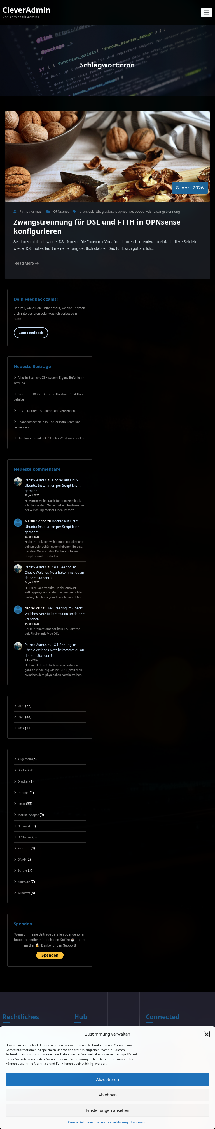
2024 (21, 728)
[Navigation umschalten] (207, 12)
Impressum (139, 1122)
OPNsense (61, 211)
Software (24, 882)
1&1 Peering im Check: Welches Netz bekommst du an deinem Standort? (54, 572)
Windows (24, 893)
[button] (206, 1034)
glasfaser (109, 211)
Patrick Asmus (36, 480)
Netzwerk (24, 826)
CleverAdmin (27, 9)
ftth (97, 211)
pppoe (139, 211)
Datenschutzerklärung (111, 1122)
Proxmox (24, 848)
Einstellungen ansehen (107, 1110)
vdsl (149, 211)
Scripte (22, 870)
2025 (21, 717)
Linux (21, 804)
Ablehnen (107, 1095)
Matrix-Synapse (28, 815)
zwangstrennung (167, 211)
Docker (22, 770)
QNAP (22, 859)
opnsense (125, 211)
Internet (23, 793)
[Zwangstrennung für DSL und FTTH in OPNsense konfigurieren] (107, 162)
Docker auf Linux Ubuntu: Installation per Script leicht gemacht (52, 485)
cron (83, 211)
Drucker (23, 781)
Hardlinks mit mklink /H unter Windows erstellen (51, 438)
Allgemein (25, 759)
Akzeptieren (107, 1079)
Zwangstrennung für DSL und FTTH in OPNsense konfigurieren (97, 226)
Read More (25, 263)
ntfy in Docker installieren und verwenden (46, 411)
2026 (21, 706)
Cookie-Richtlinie (80, 1122)
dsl (90, 211)
